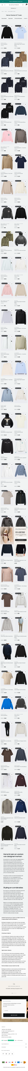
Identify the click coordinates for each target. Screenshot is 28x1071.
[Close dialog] (26, 527)
